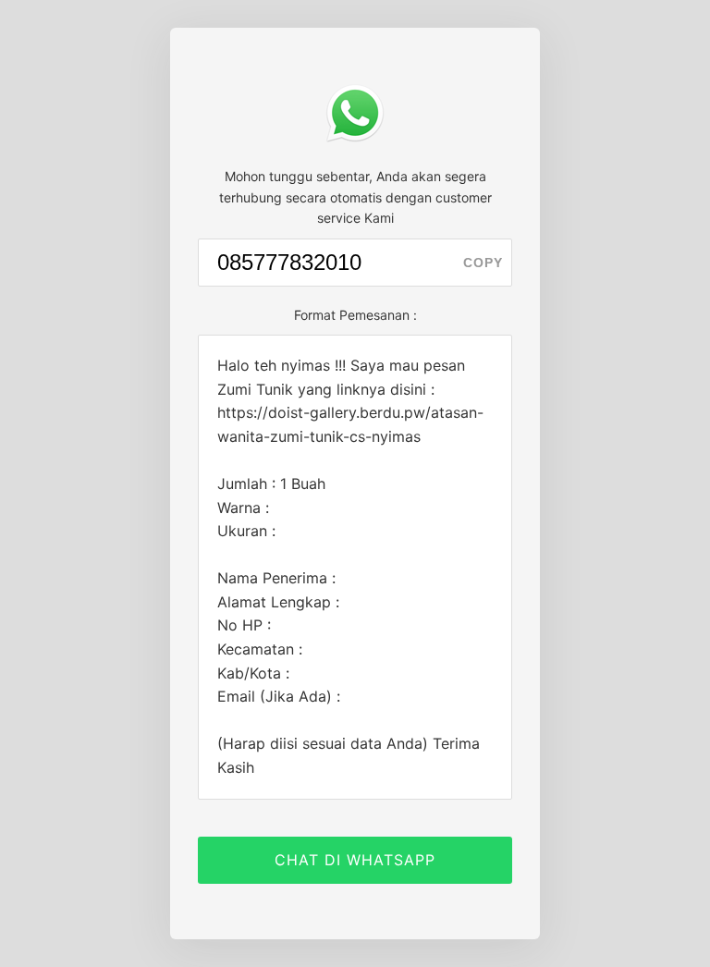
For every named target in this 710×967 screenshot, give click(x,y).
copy (483, 262)
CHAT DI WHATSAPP (355, 860)
